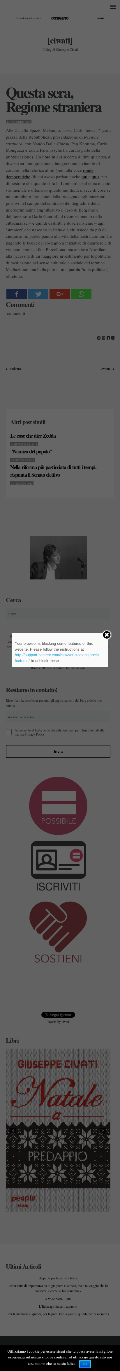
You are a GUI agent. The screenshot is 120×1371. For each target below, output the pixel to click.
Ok (85, 1364)
